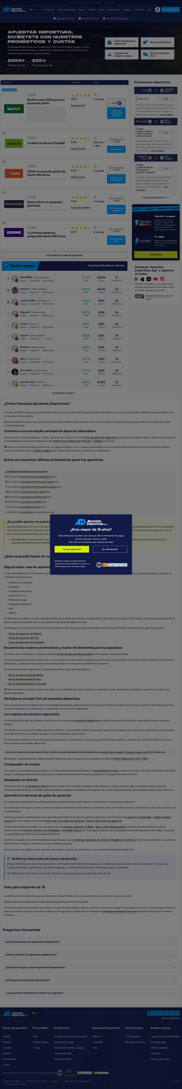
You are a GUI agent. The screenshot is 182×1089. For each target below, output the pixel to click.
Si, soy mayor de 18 (72, 549)
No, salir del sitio (110, 549)
